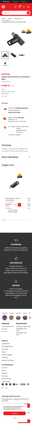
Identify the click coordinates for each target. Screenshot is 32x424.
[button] (28, 7)
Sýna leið (4, 331)
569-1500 (4, 329)
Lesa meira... (4, 96)
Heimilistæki (5, 1)
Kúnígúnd (23, 1)
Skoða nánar (19, 409)
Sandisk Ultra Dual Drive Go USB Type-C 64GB (14, 22)
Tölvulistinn (16, 1)
